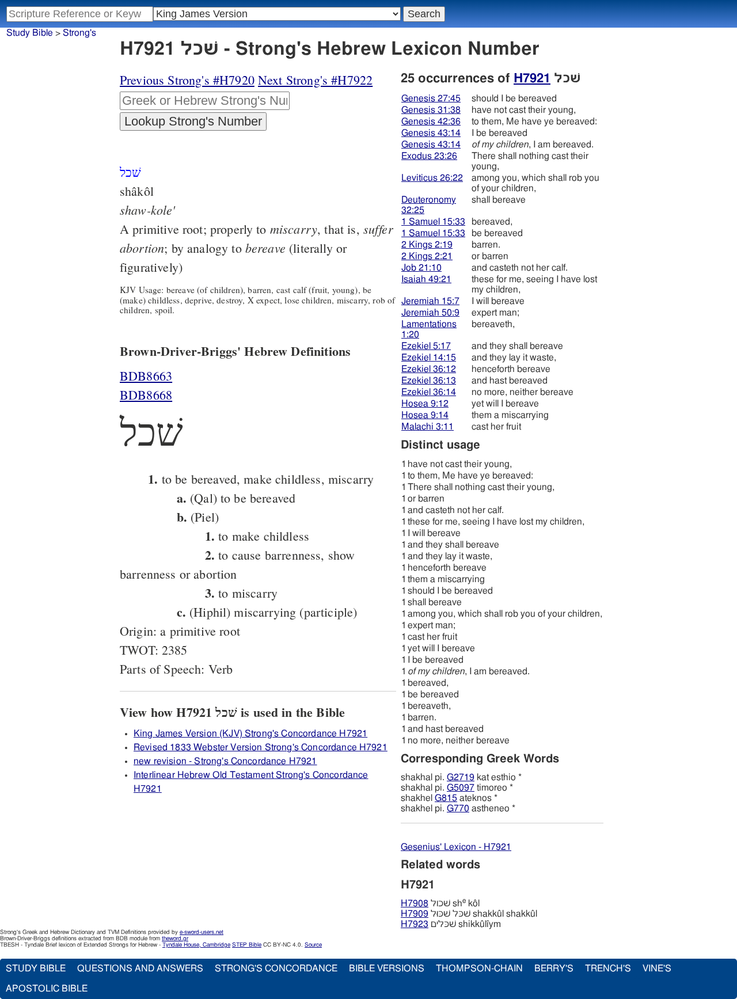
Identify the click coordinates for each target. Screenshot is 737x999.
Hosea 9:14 (425, 415)
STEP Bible (246, 945)
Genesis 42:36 (431, 121)
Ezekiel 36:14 (428, 392)
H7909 (414, 913)
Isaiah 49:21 (426, 279)
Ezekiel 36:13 (428, 380)
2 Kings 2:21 (427, 256)
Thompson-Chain (479, 968)
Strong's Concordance (276, 968)
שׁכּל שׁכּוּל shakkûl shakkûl (469, 913)
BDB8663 (146, 375)
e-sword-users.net (201, 932)
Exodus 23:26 (429, 156)
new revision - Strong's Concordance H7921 (225, 761)
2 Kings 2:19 (427, 244)
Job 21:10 (421, 267)
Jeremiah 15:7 (430, 301)
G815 (446, 798)
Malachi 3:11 (427, 426)
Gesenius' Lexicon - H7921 (456, 847)
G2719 (460, 777)
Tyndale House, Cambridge (196, 945)
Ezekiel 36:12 (428, 369)
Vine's (657, 968)
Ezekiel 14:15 (428, 357)
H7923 (414, 924)
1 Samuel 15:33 (433, 221)
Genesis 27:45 (431, 98)
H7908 (414, 903)
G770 (458, 808)
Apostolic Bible (47, 988)
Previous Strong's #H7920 (187, 79)
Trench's (608, 968)
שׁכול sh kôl (440, 903)
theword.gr (175, 938)
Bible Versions (386, 968)
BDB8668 (146, 394)
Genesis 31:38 (431, 110)
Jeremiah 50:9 (430, 312)
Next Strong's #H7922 (315, 79)
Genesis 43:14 (431, 133)
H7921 (532, 78)
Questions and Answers (140, 968)
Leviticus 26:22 (432, 178)
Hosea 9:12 (425, 403)
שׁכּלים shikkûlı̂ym (451, 924)
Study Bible (29, 32)
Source (313, 945)
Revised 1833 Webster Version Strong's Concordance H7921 (261, 747)
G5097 (460, 787)
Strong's (79, 32)
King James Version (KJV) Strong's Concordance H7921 (250, 733)
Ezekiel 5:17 (426, 346)
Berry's (553, 968)
